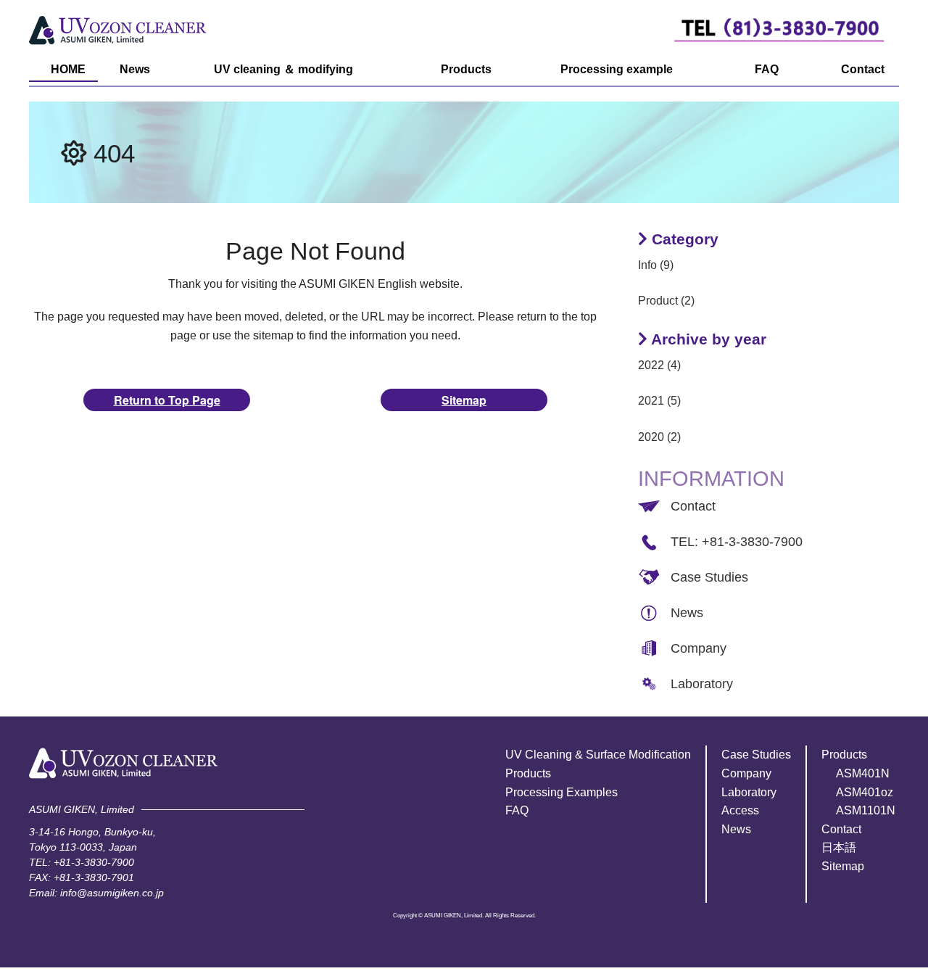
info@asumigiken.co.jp (112, 893)
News (135, 69)
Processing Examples (561, 792)
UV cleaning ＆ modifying (283, 69)
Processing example (616, 69)
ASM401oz (864, 792)
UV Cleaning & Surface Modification (598, 754)
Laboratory (702, 684)
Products (466, 69)
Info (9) (656, 265)
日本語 (838, 847)
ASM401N (863, 773)
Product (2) (666, 300)
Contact (862, 69)
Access (740, 810)
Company (698, 648)
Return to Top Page (167, 400)
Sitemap (464, 400)
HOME (68, 69)
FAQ (767, 69)
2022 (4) (659, 365)
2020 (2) (659, 437)
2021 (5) (659, 401)
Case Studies (709, 577)
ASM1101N (865, 810)
